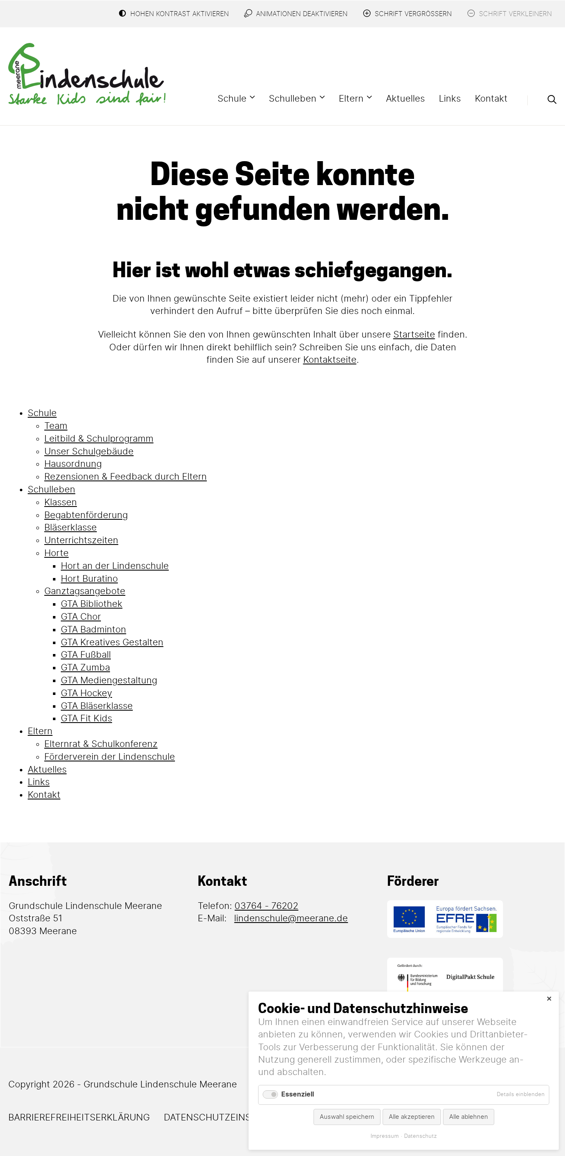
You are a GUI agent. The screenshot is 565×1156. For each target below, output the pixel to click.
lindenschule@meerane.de (291, 918)
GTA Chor (81, 616)
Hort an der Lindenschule (115, 566)
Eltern (351, 98)
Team (55, 426)
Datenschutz (420, 1136)
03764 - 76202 (266, 906)
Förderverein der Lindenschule (109, 756)
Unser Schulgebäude (89, 451)
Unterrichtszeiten (81, 540)
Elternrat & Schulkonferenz (101, 744)
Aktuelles (405, 98)
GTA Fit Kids (86, 718)
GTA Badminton (93, 629)
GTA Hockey (86, 693)
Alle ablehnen (468, 1117)
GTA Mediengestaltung (109, 680)
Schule (232, 98)
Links (450, 98)
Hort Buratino (89, 578)
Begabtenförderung (86, 515)
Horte (56, 553)
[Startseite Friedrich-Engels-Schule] (86, 74)
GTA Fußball (86, 654)
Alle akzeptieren (412, 1117)
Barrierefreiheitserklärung (79, 1117)
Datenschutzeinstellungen (234, 1117)
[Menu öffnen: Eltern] (369, 97)
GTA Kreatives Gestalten (112, 642)
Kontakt (491, 98)
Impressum (385, 1136)
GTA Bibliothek (91, 604)
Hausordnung (73, 464)
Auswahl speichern (347, 1117)
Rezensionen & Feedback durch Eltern (125, 476)
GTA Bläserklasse (97, 706)
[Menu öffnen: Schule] (252, 97)
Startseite (414, 335)
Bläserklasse (70, 527)
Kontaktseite (330, 360)
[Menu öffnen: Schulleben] (322, 97)
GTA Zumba (85, 667)
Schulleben (292, 98)
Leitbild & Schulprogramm (98, 438)
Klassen (60, 502)
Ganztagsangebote (84, 591)
